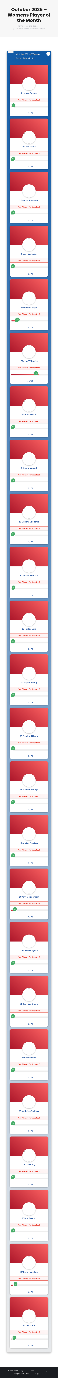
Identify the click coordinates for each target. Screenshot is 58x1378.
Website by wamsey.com (41, 1371)
